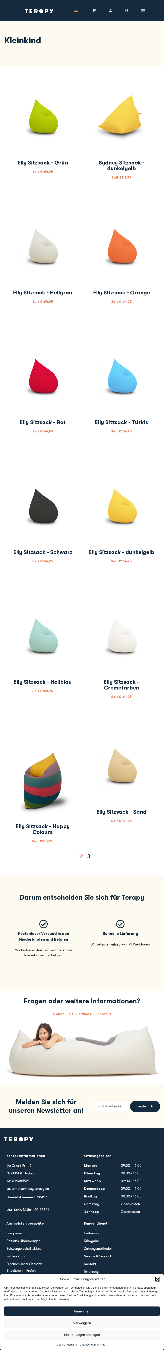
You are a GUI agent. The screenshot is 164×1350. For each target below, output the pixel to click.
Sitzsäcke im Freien (21, 1271)
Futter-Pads (15, 1256)
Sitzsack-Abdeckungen (23, 1241)
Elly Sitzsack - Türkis (121, 422)
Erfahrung (91, 1272)
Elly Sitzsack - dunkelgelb (121, 552)
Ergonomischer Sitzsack (24, 1264)
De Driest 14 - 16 (18, 1166)
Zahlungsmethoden (98, 1249)
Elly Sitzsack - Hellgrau (42, 292)
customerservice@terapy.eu (27, 1189)
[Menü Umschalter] (143, 11)
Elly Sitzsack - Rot (43, 422)
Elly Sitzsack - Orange (121, 292)
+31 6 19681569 (17, 1181)
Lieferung (91, 1233)
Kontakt (90, 1264)
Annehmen (82, 1311)
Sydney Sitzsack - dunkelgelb (121, 166)
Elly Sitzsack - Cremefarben (121, 685)
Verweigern (82, 1323)
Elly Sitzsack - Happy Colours (43, 829)
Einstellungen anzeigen (82, 1335)
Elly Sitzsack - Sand (121, 812)
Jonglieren (14, 1233)
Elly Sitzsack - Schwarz (42, 552)
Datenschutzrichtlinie (92, 1344)
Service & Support (97, 1256)
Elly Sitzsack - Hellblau (42, 682)
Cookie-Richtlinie (67, 1344)
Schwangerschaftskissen (24, 1249)
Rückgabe (91, 1241)
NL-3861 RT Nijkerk (20, 1173)
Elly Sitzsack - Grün (43, 163)
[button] (157, 1279)
